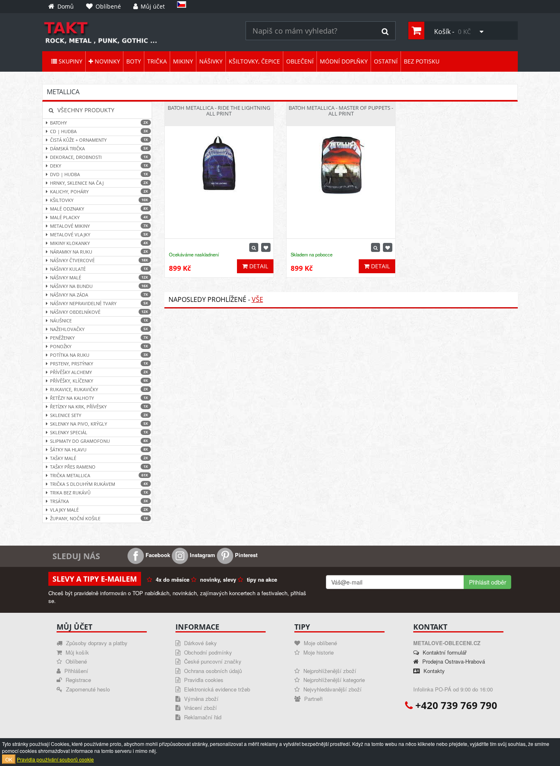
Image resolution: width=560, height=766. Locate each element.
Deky (99, 166)
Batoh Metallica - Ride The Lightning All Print (219, 110)
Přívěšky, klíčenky (99, 381)
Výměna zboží (200, 699)
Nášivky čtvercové (99, 260)
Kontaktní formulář (444, 652)
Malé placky (99, 217)
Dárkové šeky (199, 643)
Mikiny (183, 61)
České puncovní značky (211, 661)
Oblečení (300, 61)
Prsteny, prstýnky (99, 363)
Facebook (157, 555)
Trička (157, 61)
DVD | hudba (99, 174)
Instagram (201, 555)
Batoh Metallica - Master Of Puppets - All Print (341, 110)
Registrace (77, 680)
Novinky (106, 61)
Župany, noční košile (99, 518)
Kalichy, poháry (99, 191)
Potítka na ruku (99, 355)
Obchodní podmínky (207, 652)
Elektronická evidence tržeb (216, 689)
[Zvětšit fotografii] (253, 247)
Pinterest (245, 555)
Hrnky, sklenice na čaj (99, 183)
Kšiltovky (99, 200)
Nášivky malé (99, 277)
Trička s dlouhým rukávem (99, 484)
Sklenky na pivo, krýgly (99, 424)
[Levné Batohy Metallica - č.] (137, 32)
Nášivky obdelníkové (99, 312)
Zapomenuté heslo (87, 689)
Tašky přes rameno (99, 467)
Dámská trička (99, 148)
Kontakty (433, 671)
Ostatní (386, 61)
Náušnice (99, 320)
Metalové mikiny (99, 226)
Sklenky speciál (99, 432)
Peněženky (99, 338)
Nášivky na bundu (99, 286)
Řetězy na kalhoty (99, 398)
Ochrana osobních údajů (212, 671)
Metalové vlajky (99, 234)
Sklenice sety (99, 415)
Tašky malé (99, 458)
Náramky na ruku (99, 252)
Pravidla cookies (202, 680)
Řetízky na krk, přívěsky (99, 406)
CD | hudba (99, 131)
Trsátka (99, 501)
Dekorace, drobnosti (99, 157)
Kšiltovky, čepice (254, 61)
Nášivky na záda (99, 295)
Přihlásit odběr (487, 582)
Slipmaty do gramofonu (99, 441)
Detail (258, 266)
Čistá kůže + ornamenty (99, 140)
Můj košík (76, 652)
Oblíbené (75, 661)
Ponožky (99, 346)
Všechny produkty (85, 110)
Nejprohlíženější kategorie (333, 680)
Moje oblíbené (319, 643)
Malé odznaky (99, 209)
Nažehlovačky (99, 329)
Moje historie (318, 652)
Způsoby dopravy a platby (95, 643)
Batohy (99, 123)
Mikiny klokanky (99, 243)
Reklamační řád (201, 717)
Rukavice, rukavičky (99, 389)
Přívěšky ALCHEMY (99, 372)
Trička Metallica (99, 475)
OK (8, 759)
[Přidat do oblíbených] (266, 247)
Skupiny (69, 61)
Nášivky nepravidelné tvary (99, 303)
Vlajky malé (99, 510)
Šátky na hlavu (99, 449)
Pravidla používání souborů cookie (55, 759)
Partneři (313, 699)
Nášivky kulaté (99, 269)
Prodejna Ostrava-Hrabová (453, 661)
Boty (133, 61)
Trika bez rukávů (99, 493)
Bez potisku (421, 61)
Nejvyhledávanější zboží (332, 689)
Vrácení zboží (199, 708)
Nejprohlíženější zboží (329, 671)
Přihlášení (75, 671)
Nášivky (211, 61)
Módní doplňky (344, 61)
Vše (257, 299)
